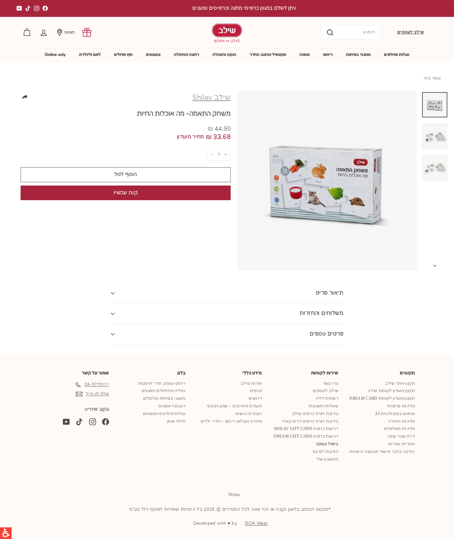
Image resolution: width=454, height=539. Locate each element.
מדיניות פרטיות (401, 406)
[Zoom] (327, 181)
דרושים (255, 398)
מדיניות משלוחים (399, 429)
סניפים (256, 391)
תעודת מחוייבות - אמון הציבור (234, 406)
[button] (43, 32)
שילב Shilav (211, 97)
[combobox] (351, 32)
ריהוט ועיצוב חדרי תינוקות (161, 383)
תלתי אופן (176, 421)
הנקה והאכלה (224, 55)
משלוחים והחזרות (321, 313)
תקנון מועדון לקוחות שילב (391, 391)
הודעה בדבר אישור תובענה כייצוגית (382, 452)
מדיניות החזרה (401, 421)
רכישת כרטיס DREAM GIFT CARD (306, 436)
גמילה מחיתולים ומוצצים (163, 391)
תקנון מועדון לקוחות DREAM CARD (382, 398)
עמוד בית (432, 78)
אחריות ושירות (401, 444)
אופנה (304, 55)
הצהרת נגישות (248, 414)
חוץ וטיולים (123, 55)
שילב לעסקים (410, 32)
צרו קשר (330, 383)
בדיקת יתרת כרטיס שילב (315, 414)
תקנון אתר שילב (400, 383)
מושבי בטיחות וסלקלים (164, 398)
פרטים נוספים (326, 334)
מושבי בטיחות (358, 55)
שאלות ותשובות (323, 406)
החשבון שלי (327, 459)
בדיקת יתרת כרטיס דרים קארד (310, 421)
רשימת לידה (327, 398)
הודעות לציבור (325, 452)
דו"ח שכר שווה (401, 436)
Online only (55, 55)
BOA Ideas (256, 523)
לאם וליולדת (90, 55)
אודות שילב (251, 383)
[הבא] (434, 264)
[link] (86, 32)
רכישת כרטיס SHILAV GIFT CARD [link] (306, 429)
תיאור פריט (329, 293)
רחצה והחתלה (186, 55)
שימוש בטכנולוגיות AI (395, 414)
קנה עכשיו (126, 193)
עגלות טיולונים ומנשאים (164, 414)
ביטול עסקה (327, 444)
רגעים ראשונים (172, 406)
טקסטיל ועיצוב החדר (268, 55)
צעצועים (153, 55)
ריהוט (328, 55)
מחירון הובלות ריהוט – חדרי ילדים (231, 421)
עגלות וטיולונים (396, 55)
